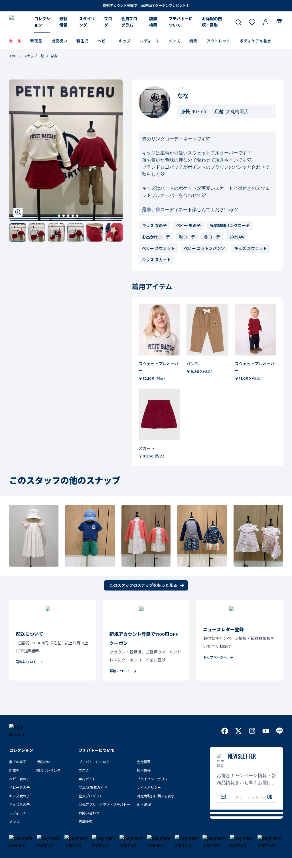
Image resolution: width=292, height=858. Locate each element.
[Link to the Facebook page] (224, 731)
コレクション (42, 22)
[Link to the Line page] (279, 731)
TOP (13, 56)
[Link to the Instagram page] (252, 731)
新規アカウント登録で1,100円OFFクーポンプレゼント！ (146, 6)
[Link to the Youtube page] (265, 731)
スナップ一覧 (33, 56)
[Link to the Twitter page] (238, 731)
